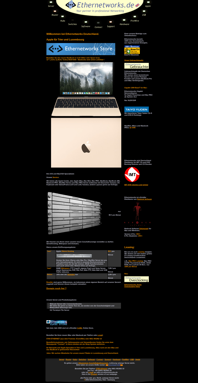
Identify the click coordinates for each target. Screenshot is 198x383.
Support (108, 359)
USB (132, 359)
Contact (100, 359)
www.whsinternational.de (134, 144)
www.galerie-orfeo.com (133, 148)
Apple (137, 359)
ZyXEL (79, 328)
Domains (71, 274)
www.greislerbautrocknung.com (137, 150)
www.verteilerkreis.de (133, 151)
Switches (82, 359)
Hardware (117, 359)
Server (61, 359)
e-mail (100, 335)
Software (91, 359)
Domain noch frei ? (56, 288)
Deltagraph (143, 229)
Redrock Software (144, 199)
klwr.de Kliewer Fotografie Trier (137, 146)
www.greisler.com (131, 137)
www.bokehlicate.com (133, 153)
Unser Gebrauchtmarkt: (134, 60)
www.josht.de (130, 135)
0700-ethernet (101, 369)
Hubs (75, 359)
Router (68, 359)
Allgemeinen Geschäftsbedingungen (93, 363)
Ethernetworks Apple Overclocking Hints (133, 285)
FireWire (125, 359)
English (94, 374)
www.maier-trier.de (132, 142)
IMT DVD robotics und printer (136, 185)
